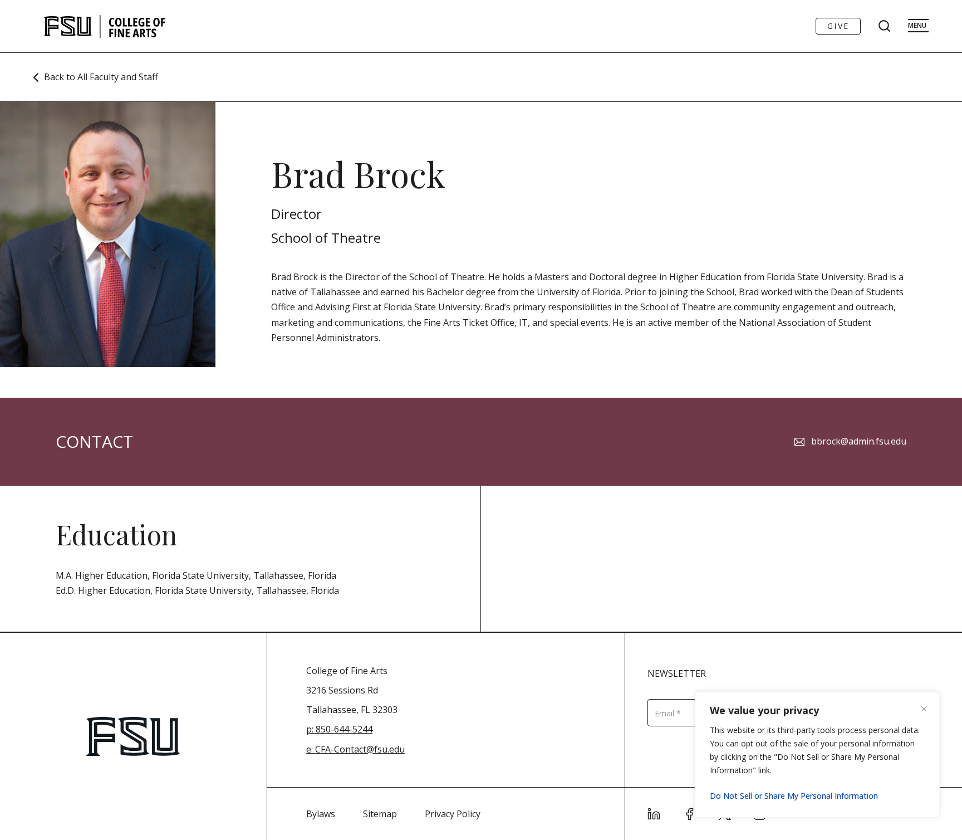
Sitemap (380, 813)
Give (838, 26)
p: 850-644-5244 (339, 729)
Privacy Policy (452, 813)
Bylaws (320, 813)
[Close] (928, 708)
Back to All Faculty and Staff (101, 77)
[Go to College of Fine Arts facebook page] (689, 814)
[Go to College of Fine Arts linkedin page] (654, 814)
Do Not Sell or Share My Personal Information (794, 795)
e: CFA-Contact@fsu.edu (355, 749)
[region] (817, 755)
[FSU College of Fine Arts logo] (104, 26)
